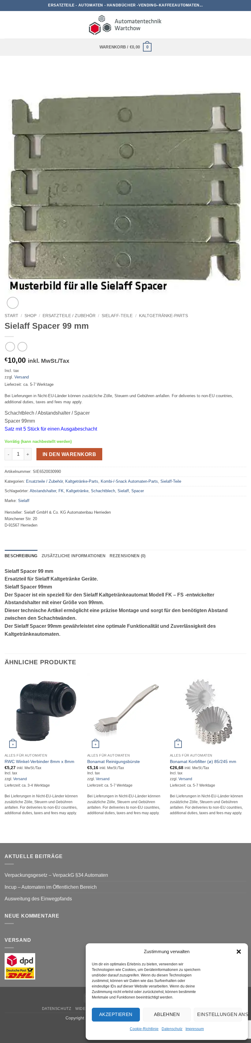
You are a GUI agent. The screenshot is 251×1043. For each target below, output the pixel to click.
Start (11, 315)
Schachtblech (103, 491)
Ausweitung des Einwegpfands (38, 898)
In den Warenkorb (69, 454)
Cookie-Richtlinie (144, 1029)
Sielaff (123, 491)
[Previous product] (22, 346)
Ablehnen (167, 1014)
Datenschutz (172, 1029)
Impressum (194, 1029)
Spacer (137, 491)
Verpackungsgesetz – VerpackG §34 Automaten (56, 875)
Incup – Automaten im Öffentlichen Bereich (51, 887)
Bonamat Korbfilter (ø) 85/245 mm (203, 761)
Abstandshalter (43, 491)
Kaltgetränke (77, 491)
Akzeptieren (116, 1014)
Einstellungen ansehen (219, 1014)
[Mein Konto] (243, 25)
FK (61, 491)
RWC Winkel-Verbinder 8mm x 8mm (39, 761)
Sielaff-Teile (117, 315)
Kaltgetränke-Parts (163, 315)
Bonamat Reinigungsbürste (113, 761)
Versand (21, 377)
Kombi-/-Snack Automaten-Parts (129, 481)
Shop (30, 315)
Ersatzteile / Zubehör (69, 315)
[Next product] (10, 346)
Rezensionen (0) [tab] (127, 556)
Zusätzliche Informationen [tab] (73, 556)
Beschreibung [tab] (21, 556)
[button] (239, 952)
